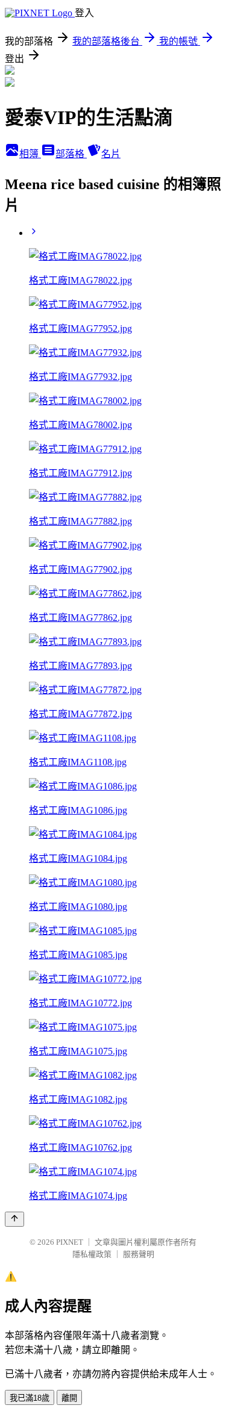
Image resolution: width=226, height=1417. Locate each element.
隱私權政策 (91, 1254)
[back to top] (14, 1219)
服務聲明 (138, 1254)
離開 (69, 1398)
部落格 (71, 154)
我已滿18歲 (29, 1398)
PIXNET (69, 1242)
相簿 (30, 154)
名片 (111, 154)
